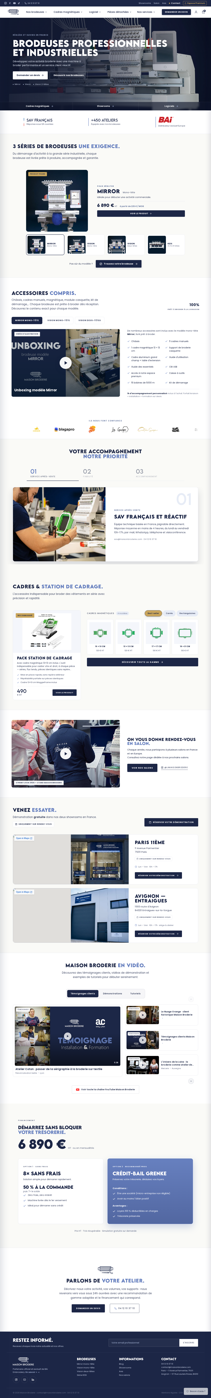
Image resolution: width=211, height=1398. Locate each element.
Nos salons (124, 1375)
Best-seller (153, 613)
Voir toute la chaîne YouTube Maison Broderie (108, 1089)
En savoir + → (32, 1372)
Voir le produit (139, 213)
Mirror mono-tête (85, 1363)
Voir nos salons (142, 768)
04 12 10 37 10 (34, 3)
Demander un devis (176, 12)
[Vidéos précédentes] (191, 999)
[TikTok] (19, 3)
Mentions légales (169, 1392)
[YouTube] (14, 3)
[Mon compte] (196, 12)
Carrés (169, 613)
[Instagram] (5, 3)
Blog (121, 1363)
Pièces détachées (118, 12)
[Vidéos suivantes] (191, 1081)
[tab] (45, 244)
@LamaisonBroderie (176, 767)
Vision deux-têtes (86, 1371)
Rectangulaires (187, 613)
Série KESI (82, 1375)
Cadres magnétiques (67, 12)
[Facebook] (10, 3)
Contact (175, 3)
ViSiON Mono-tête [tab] (58, 320)
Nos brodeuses (35, 12)
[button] (66, 363)
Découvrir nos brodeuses (69, 75)
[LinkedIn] (33, 1379)
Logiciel (93, 12)
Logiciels (169, 106)
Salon (156, 3)
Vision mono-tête (86, 1367)
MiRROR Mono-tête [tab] (27, 320)
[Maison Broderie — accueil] (13, 12)
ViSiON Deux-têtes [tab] (89, 320)
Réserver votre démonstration (173, 822)
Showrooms (145, 3)
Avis (164, 3)
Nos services (144, 12)
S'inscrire (188, 1342)
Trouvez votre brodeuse (118, 263)
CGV (181, 1392)
